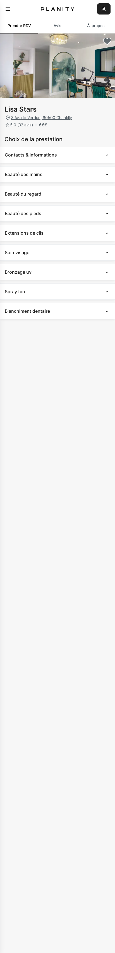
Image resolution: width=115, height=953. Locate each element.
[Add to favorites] (107, 41)
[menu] (7, 9)
